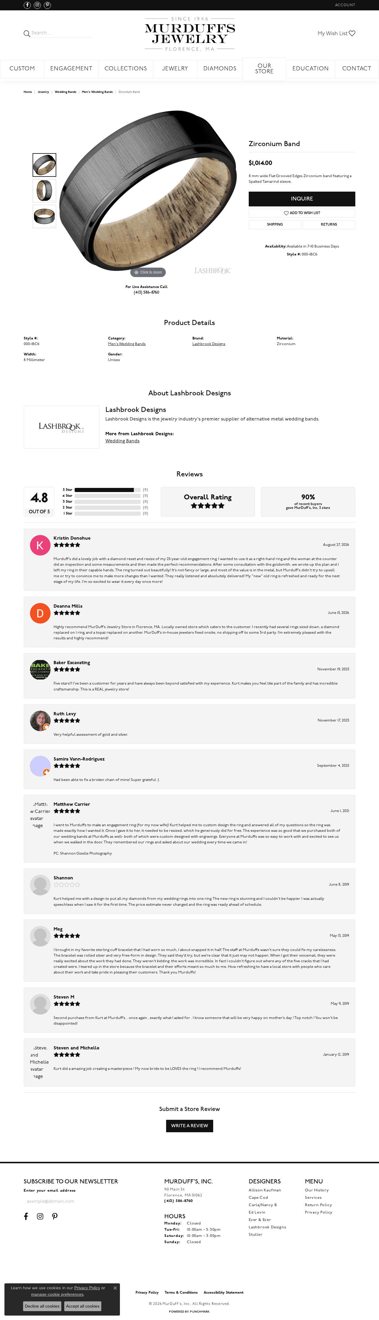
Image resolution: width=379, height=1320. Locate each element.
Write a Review (189, 1126)
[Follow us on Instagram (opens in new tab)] (37, 5)
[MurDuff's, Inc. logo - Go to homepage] (189, 33)
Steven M (64, 997)
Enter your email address (50, 1191)
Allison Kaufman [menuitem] (265, 1190)
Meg (58, 929)
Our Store (264, 69)
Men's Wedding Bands (97, 92)
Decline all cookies (42, 1306)
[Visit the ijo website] (190, 1272)
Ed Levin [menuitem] (257, 1212)
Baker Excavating (72, 663)
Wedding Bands (65, 92)
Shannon (63, 878)
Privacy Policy (319, 1212)
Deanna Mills (68, 606)
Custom (22, 69)
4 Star (67, 496)
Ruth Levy (65, 714)
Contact (357, 69)
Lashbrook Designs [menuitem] (267, 1227)
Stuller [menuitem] (256, 1235)
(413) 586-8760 (146, 292)
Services (313, 1198)
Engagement (71, 69)
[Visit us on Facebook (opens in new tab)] (27, 5)
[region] (148, 190)
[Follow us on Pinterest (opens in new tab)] (47, 5)
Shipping (275, 225)
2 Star (67, 507)
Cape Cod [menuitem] (258, 1198)
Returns (329, 225)
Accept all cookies (82, 1306)
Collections (126, 69)
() (145, 490)
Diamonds (220, 69)
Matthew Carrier (72, 804)
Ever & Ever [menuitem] (260, 1220)
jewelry (43, 92)
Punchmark (200, 1311)
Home (28, 92)
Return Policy (318, 1205)
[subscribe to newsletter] (96, 1201)
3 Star (67, 502)
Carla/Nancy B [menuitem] (263, 1205)
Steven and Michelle (76, 1048)
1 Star (68, 513)
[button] (344, 5)
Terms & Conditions (181, 1293)
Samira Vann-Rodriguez (79, 759)
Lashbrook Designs (208, 344)
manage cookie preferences (57, 1294)
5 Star (67, 490)
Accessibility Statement (223, 1293)
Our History (317, 1190)
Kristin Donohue (72, 538)
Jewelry (175, 69)
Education (311, 69)
